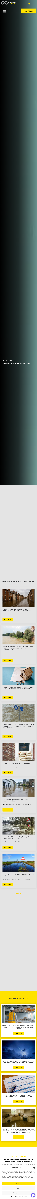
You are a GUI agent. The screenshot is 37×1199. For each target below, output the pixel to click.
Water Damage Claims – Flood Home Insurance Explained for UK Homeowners (17, 648)
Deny (18, 1188)
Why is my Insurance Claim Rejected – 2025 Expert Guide (18, 1096)
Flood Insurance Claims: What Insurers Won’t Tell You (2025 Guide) (18, 610)
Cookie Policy (13, 1196)
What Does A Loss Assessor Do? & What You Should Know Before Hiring (18, 1027)
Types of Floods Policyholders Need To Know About (18, 875)
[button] (34, 1167)
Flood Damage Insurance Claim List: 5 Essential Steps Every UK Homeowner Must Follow (18, 726)
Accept (18, 1183)
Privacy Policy (22, 1196)
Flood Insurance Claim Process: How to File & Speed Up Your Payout (17, 688)
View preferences (18, 1192)
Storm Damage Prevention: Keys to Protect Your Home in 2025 (18, 1062)
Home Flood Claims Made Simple (16, 763)
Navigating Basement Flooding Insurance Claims (15, 800)
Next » (18, 893)
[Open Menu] (4, 11)
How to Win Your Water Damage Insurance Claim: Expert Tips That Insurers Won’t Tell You (18, 1131)
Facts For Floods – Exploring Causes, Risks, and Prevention (18, 837)
